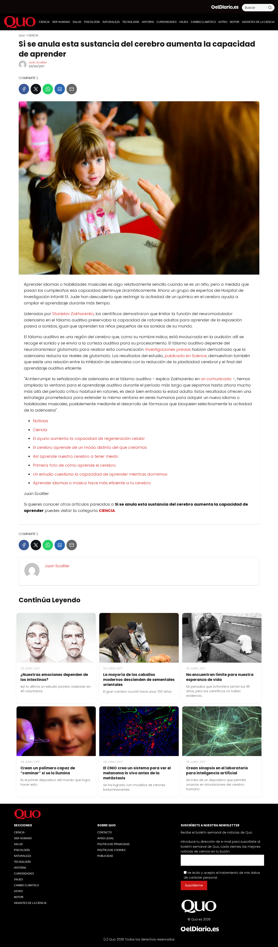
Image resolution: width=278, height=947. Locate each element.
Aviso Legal (105, 838)
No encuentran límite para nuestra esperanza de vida (219, 677)
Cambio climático (203, 22)
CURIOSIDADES (167, 22)
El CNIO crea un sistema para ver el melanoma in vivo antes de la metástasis (137, 773)
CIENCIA (44, 22)
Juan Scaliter (38, 62)
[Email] (71, 89)
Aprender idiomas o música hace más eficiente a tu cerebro (92, 483)
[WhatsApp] (48, 89)
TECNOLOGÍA (130, 22)
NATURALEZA (111, 22)
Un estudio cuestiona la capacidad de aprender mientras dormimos (100, 474)
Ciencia (40, 429)
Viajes (183, 22)
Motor (234, 22)
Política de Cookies (111, 850)
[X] (36, 89)
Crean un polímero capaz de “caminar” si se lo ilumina (47, 770)
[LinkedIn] (60, 89)
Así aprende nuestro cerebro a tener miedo (75, 456)
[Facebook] (24, 89)
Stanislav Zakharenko (73, 313)
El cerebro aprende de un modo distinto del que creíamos (90, 447)
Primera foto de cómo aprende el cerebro (74, 465)
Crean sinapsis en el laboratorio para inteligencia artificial (217, 770)
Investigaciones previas (168, 349)
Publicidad (105, 856)
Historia (148, 22)
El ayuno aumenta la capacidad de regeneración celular (89, 438)
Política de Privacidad (113, 844)
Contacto (104, 832)
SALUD (77, 22)
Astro (222, 22)
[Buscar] (270, 7)
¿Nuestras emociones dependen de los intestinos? (54, 677)
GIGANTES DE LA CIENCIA (258, 22)
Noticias (40, 421)
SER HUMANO (61, 22)
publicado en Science (186, 355)
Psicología (92, 22)
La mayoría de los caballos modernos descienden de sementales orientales (139, 679)
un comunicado (216, 379)
